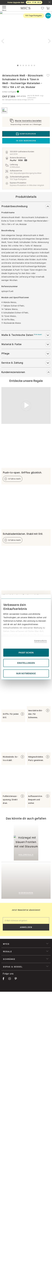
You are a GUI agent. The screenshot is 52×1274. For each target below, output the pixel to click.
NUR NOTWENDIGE (26, 673)
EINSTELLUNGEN (26, 663)
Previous (3, 41)
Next (49, 41)
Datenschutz (40, 641)
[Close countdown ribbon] (49, 2)
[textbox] (26, 920)
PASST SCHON (26, 652)
